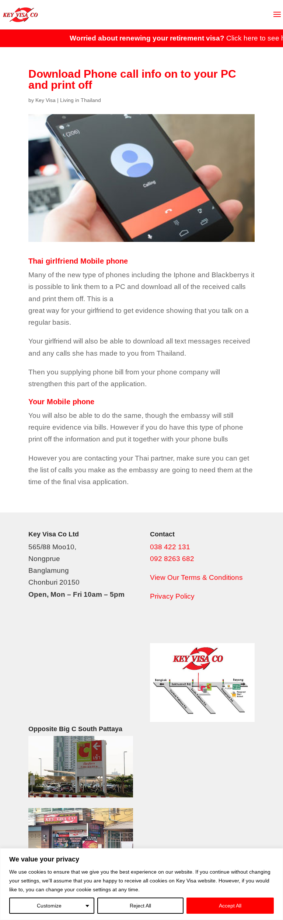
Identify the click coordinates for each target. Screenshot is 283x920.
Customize (49, 906)
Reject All (140, 906)
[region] (141, 884)
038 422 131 (170, 547)
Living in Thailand (80, 100)
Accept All (230, 906)
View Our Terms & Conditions (196, 577)
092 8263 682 (172, 559)
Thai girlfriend (53, 261)
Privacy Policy (172, 596)
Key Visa (45, 100)
